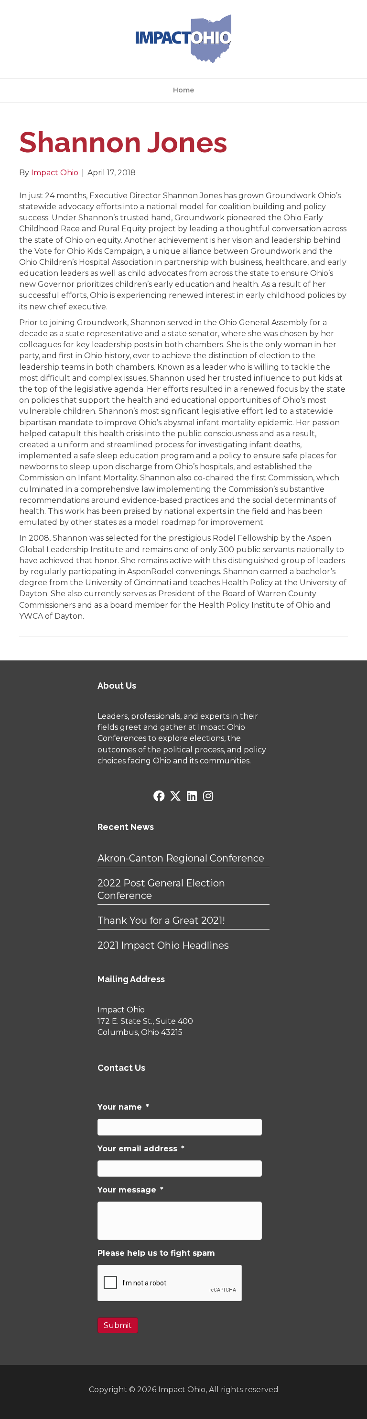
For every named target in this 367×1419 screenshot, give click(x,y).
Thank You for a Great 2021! (161, 920)
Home (183, 90)
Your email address (140, 1148)
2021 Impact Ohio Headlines (163, 945)
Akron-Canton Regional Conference (180, 858)
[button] (159, 796)
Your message (130, 1189)
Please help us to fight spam (156, 1253)
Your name (123, 1107)
